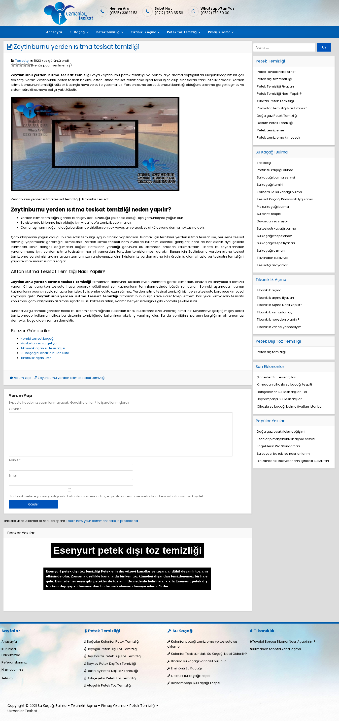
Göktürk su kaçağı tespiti (190, 675)
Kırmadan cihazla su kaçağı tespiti (284, 384)
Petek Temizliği (108, 32)
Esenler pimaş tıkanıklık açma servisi (286, 439)
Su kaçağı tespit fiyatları (276, 243)
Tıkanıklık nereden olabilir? (278, 319)
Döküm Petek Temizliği (275, 122)
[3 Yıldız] (21, 65)
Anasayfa (54, 32)
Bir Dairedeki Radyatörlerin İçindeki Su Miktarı (293, 460)
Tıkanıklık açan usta (36, 358)
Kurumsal (9, 649)
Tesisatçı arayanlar (272, 265)
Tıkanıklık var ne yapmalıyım (279, 327)
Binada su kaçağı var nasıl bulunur (198, 661)
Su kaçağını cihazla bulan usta (45, 353)
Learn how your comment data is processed (102, 520)
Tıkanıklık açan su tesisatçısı (43, 348)
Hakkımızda (10, 655)
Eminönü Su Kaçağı (186, 668)
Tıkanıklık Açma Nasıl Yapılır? (279, 304)
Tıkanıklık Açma (143, 32)
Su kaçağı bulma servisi (276, 177)
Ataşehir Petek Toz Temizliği (109, 685)
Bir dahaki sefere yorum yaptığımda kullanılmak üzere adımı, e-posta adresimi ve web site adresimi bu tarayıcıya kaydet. (106, 496)
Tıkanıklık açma (269, 290)
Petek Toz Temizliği (182, 32)
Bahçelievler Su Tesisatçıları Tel (282, 392)
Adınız (13, 460)
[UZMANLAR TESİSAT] (67, 23)
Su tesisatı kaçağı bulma (276, 228)
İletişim (7, 678)
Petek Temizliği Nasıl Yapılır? (279, 93)
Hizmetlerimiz (12, 669)
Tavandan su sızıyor (273, 257)
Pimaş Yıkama (219, 32)
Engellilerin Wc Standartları (278, 446)
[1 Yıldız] (13, 65)
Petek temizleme (270, 130)
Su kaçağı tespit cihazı (275, 236)
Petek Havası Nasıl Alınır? (277, 71)
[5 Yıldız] (29, 65)
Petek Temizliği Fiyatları (275, 86)
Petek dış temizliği (271, 352)
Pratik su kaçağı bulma (275, 170)
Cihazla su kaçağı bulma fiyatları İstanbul (289, 406)
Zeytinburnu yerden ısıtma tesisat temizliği (76, 47)
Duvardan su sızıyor (272, 221)
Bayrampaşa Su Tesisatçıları (280, 399)
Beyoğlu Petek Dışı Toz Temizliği (112, 649)
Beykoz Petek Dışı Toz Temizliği (111, 663)
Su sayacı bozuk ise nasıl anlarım (283, 453)
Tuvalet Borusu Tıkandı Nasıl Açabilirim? (283, 641)
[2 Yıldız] (17, 65)
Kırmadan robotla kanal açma (276, 649)
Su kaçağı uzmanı (271, 250)
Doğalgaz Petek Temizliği (277, 115)
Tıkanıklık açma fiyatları (275, 297)
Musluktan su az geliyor (39, 343)
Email (13, 475)
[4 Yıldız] (25, 65)
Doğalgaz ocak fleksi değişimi (281, 431)
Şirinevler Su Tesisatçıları (276, 377)
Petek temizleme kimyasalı (278, 137)
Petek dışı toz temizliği (274, 79)
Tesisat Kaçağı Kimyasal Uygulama (285, 199)
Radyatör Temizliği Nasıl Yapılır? (282, 108)
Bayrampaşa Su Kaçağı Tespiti (195, 683)
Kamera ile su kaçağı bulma (279, 192)
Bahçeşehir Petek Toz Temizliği (111, 678)
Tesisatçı (22, 60)
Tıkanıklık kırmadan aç (274, 312)
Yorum (15, 408)
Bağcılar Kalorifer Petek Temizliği (113, 641)
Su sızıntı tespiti (269, 213)
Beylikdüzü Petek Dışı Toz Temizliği (114, 656)
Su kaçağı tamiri (270, 184)
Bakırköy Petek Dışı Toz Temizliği (112, 670)
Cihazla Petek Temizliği (275, 101)
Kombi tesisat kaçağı (37, 338)
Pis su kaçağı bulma (273, 206)
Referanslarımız (14, 662)
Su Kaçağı (77, 32)
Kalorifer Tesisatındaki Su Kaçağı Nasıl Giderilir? (209, 653)
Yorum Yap (22, 377)
